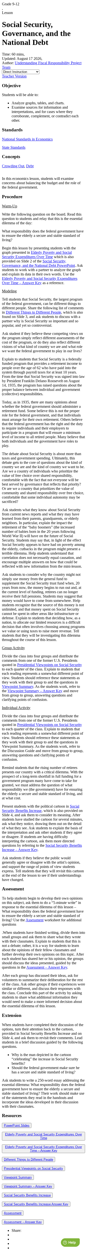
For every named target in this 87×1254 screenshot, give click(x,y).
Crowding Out (13, 166)
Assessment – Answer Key (46, 967)
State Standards (13, 147)
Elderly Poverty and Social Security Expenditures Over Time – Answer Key (39, 280)
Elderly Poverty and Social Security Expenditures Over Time (37, 254)
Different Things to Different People (33, 312)
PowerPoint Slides (16, 1125)
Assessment (35, 920)
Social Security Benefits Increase (40, 808)
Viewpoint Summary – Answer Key (34, 691)
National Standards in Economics (27, 139)
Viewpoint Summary (17, 686)
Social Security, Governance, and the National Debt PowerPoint (38, 263)
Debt (30, 166)
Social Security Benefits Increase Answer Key (36, 1204)
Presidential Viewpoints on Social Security (49, 665)
